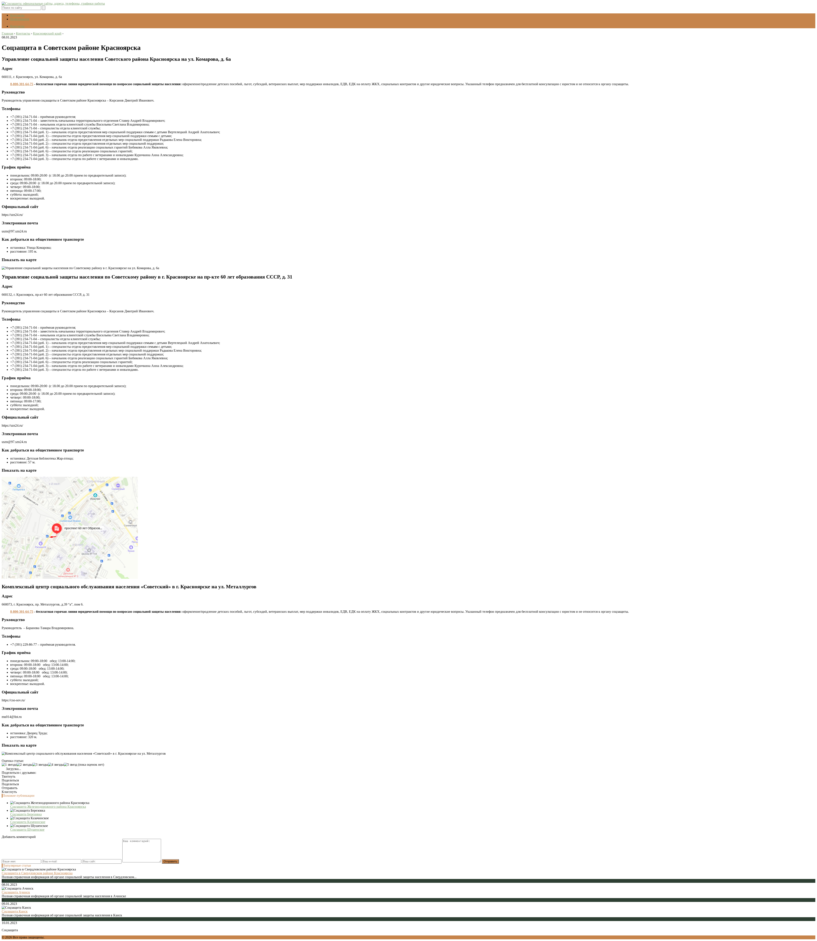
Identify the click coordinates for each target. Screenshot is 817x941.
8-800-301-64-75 (21, 84)
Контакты (17, 15)
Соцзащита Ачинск (16, 892)
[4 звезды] (56, 765)
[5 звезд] (70, 765)
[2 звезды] (24, 765)
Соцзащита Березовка (26, 814)
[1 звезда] (9, 765)
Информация (19, 19)
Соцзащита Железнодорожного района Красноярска (48, 806)
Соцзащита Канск (15, 911)
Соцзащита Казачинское (27, 822)
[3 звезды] (40, 765)
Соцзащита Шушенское (27, 829)
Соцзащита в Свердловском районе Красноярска (37, 873)
